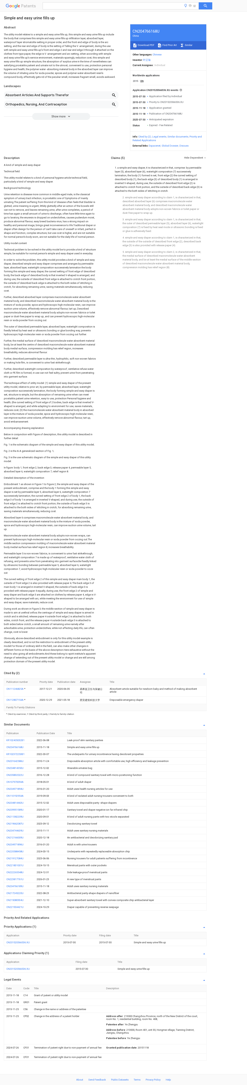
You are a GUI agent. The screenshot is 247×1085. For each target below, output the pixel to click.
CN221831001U (15, 865)
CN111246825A (15, 688)
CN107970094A (15, 781)
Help (168, 1079)
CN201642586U (15, 761)
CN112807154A (15, 699)
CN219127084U (15, 858)
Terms (137, 1079)
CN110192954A (15, 795)
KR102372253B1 (15, 754)
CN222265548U (15, 872)
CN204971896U (15, 844)
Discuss (184, 145)
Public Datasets (120, 1079)
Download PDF (145, 45)
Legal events (159, 136)
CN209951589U (15, 809)
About (79, 1079)
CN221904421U (15, 907)
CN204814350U (15, 768)
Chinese (157, 54)
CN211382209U (15, 816)
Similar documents (177, 136)
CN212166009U (15, 837)
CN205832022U (15, 775)
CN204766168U (15, 747)
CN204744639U (15, 830)
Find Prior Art (169, 45)
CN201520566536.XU (18, 942)
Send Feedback (97, 1079)
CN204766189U (15, 886)
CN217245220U (15, 893)
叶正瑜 (147, 60)
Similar (188, 45)
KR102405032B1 (15, 740)
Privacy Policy (153, 1079)
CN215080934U (15, 900)
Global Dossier (170, 145)
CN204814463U (15, 802)
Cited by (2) (144, 136)
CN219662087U (15, 823)
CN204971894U (15, 788)
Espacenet (155, 145)
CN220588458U (15, 851)
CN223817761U (15, 879)
